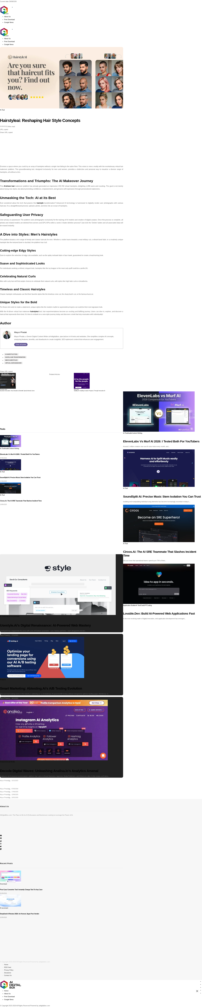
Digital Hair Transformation (15, 357)
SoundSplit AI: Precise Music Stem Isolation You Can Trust (20, 477)
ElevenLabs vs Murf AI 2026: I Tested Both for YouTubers (20, 454)
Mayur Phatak (20, 332)
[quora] (0, 844)
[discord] (1, 836)
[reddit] (1, 841)
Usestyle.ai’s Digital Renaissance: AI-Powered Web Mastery (45, 625)
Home (6, 964)
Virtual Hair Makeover (13, 363)
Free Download (9, 996)
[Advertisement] (61, 149)
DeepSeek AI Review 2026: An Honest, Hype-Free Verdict (19, 914)
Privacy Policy (8, 970)
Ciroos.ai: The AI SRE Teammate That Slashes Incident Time (21, 501)
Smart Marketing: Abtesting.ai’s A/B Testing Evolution (41, 688)
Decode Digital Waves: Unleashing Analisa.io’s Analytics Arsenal (49, 771)
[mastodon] (1, 849)
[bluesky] (0, 846)
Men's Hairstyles (11, 360)
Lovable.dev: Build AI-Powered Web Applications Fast (159, 613)
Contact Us (8, 975)
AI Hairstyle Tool (11, 354)
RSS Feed (7, 967)
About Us (7, 993)
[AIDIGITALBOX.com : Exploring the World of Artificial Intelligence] (10, 29)
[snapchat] (1, 838)
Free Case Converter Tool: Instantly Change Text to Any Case (21, 889)
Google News (9, 999)
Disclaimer (7, 973)
